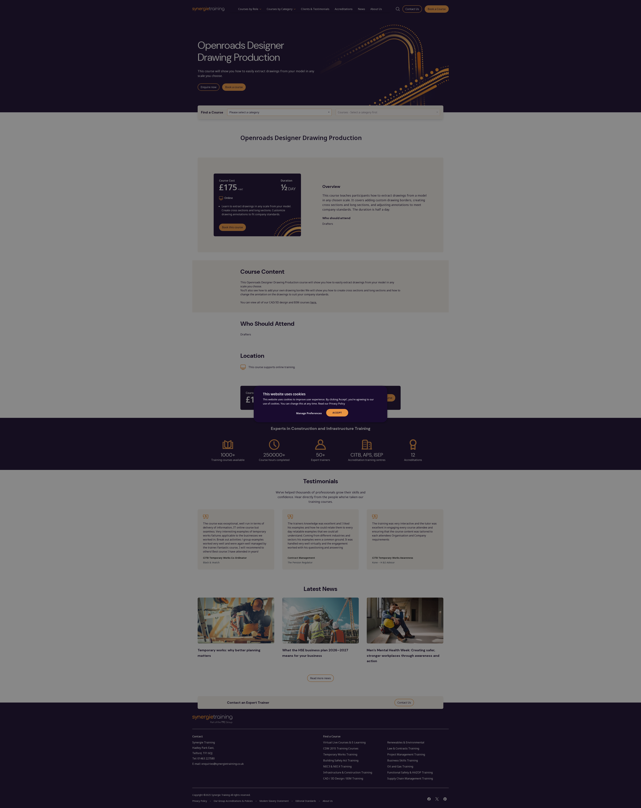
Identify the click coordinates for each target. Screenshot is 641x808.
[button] (309, 413)
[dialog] (320, 404)
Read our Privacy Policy (331, 403)
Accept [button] (337, 412)
